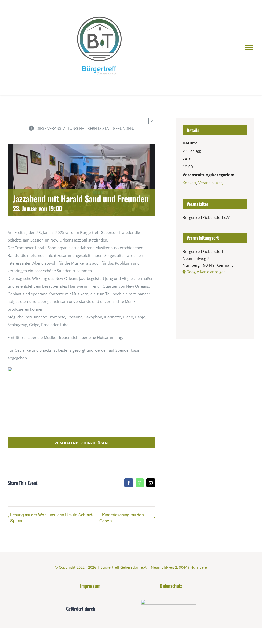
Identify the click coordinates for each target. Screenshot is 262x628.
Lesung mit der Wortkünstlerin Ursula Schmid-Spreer (51, 518)
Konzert (189, 182)
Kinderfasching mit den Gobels (121, 518)
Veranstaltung (210, 182)
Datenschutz (171, 585)
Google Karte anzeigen (206, 271)
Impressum (90, 585)
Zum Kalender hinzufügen (81, 443)
